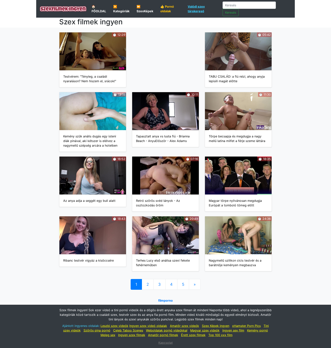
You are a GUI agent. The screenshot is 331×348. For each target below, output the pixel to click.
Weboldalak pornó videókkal (166, 330)
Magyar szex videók (205, 330)
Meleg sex (108, 335)
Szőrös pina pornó (97, 330)
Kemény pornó (257, 330)
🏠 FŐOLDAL (99, 9)
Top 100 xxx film (220, 335)
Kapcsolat (165, 343)
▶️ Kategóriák (121, 9)
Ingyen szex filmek (131, 335)
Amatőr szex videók (184, 326)
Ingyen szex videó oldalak (148, 326)
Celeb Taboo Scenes (128, 330)
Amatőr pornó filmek (163, 335)
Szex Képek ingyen (215, 326)
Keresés (230, 12)
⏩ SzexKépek (145, 9)
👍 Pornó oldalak (167, 9)
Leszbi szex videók (114, 326)
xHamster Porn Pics (246, 326)
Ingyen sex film (233, 330)
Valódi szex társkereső (196, 9)
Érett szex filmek (193, 335)
